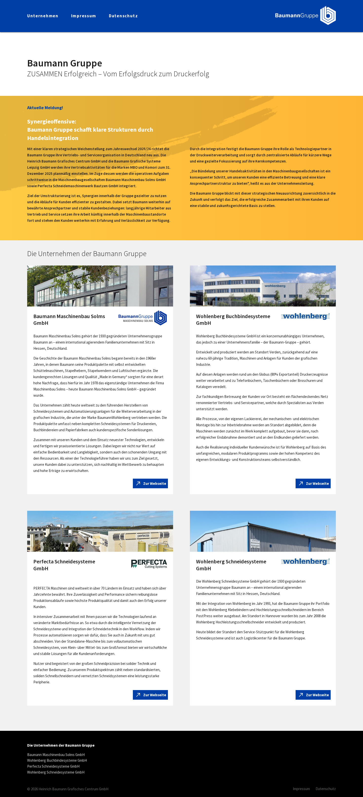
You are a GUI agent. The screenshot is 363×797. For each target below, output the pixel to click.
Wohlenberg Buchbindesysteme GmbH (57, 760)
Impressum (301, 788)
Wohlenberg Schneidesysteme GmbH (55, 772)
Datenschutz (326, 788)
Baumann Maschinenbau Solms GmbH (56, 755)
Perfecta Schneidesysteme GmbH (53, 766)
